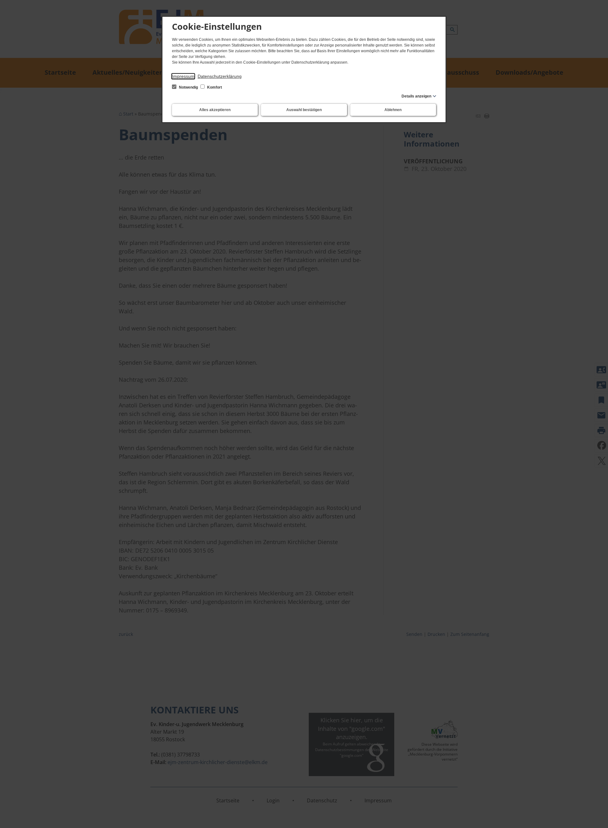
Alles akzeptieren (215, 110)
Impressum (183, 76)
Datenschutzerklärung (220, 76)
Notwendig (188, 87)
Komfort (214, 87)
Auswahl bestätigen (304, 110)
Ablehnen (393, 110)
